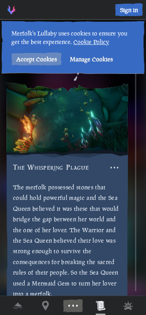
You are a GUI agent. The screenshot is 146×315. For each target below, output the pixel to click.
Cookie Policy (91, 42)
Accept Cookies (36, 59)
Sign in (129, 10)
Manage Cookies (91, 59)
